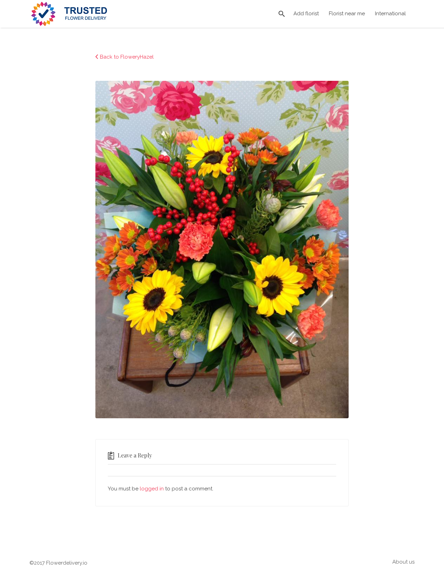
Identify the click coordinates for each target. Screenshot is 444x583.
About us (403, 562)
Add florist (306, 13)
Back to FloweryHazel (127, 57)
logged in (152, 489)
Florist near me (347, 13)
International (390, 13)
